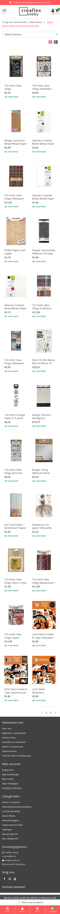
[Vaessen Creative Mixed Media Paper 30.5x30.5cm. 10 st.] (16, 286)
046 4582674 (10, 856)
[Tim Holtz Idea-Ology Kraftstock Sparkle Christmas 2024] (44, 286)
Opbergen (7, 829)
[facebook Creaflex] (4, 879)
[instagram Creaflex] (9, 879)
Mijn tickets (8, 779)
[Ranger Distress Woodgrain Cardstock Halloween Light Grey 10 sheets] (44, 395)
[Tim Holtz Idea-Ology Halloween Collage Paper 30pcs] (44, 66)
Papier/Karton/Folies (12, 825)
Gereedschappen (10, 820)
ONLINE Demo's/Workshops (16, 755)
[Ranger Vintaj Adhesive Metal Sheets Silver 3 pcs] (44, 450)
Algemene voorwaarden (14, 733)
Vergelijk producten (12, 788)
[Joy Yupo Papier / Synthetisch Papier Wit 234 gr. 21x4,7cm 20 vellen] (16, 505)
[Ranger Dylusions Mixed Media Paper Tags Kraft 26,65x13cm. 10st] (16, 121)
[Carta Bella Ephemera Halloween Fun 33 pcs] (44, 670)
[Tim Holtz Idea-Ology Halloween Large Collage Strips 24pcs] (16, 341)
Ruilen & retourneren (12, 746)
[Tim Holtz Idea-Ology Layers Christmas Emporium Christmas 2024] (16, 615)
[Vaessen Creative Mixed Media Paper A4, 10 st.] (44, 121)
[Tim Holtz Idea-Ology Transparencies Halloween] (16, 66)
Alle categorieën (10, 838)
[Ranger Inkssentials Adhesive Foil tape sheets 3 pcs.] (44, 231)
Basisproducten (10, 834)
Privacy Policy (9, 737)
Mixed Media (35, 22)
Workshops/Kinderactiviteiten (17, 806)
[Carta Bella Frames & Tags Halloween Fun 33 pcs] (44, 615)
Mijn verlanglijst (10, 783)
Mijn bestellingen (10, 774)
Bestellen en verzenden (14, 742)
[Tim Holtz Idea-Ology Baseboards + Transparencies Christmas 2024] (44, 560)
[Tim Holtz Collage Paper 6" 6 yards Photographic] (16, 395)
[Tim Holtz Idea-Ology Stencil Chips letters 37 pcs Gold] (16, 560)
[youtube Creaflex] (15, 879)
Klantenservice (9, 751)
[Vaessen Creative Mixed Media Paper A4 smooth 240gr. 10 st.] (44, 176)
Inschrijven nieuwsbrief (13, 886)
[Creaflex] (30, 11)
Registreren (8, 770)
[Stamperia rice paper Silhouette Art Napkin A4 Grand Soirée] (44, 505)
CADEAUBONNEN (11, 811)
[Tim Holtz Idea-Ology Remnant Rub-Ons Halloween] (16, 450)
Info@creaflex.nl (12, 860)
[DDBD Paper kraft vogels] (16, 231)
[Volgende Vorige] (55, 713)
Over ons (6, 728)
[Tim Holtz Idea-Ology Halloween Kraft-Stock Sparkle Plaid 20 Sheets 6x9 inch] (16, 176)
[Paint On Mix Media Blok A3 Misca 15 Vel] (44, 341)
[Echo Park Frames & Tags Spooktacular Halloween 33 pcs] (16, 670)
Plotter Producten (11, 802)
